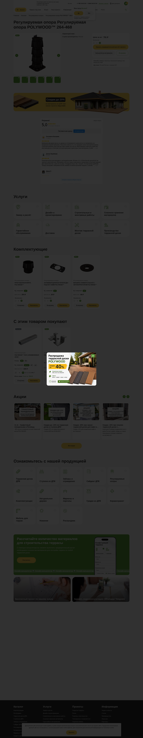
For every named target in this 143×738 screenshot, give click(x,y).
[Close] (93, 355)
